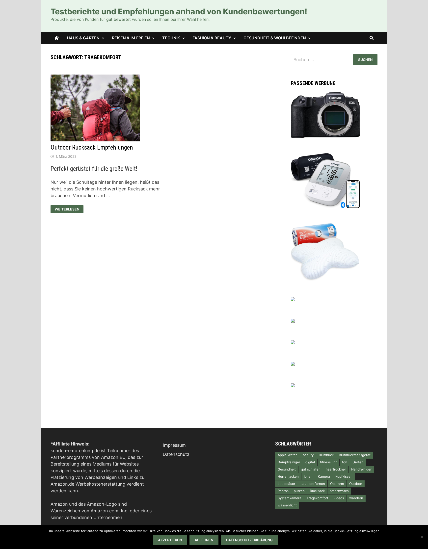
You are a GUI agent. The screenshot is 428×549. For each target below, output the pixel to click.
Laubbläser (286, 484)
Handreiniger (361, 469)
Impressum (174, 445)
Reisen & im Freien (131, 37)
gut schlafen (311, 469)
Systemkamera (289, 498)
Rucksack (317, 491)
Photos (283, 491)
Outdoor (355, 484)
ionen (308, 476)
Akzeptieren (170, 540)
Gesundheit (287, 469)
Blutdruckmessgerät (355, 455)
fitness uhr (328, 462)
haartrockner (336, 469)
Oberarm (337, 484)
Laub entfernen (312, 484)
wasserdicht (287, 505)
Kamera (324, 476)
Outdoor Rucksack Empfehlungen (92, 147)
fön (344, 462)
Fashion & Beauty (211, 37)
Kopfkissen (343, 476)
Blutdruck (326, 455)
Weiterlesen (68, 209)
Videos (338, 498)
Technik (171, 37)
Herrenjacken (288, 476)
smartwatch (339, 491)
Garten (357, 462)
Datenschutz (176, 454)
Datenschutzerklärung (249, 540)
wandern (356, 498)
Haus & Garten (83, 37)
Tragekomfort (317, 498)
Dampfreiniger (289, 462)
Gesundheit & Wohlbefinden (274, 37)
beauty (308, 455)
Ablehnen (204, 540)
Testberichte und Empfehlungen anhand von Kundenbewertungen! (179, 11)
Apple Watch (287, 455)
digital (310, 462)
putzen (299, 491)
